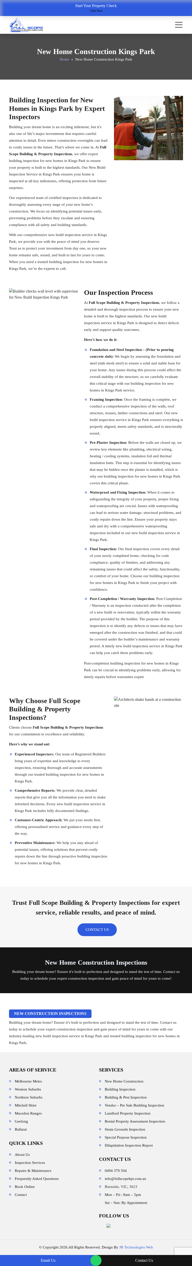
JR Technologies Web (136, 1247)
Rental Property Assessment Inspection (135, 1121)
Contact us (171, 972)
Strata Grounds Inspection (125, 1129)
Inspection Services (30, 1163)
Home (64, 59)
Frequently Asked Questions (37, 1179)
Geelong (21, 1121)
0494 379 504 (116, 1171)
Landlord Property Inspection (127, 1113)
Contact (21, 1195)
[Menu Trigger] (178, 25)
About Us (22, 1155)
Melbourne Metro (28, 1081)
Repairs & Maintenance (33, 1171)
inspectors (70, 198)
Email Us (48, 1260)
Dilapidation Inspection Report (129, 1145)
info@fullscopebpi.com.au (125, 1179)
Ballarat (21, 1129)
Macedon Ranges (28, 1113)
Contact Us (144, 1260)
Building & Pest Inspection (126, 1097)
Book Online (25, 1187)
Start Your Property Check (96, 8)
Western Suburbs (28, 1089)
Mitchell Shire (25, 1105)
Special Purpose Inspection (126, 1137)
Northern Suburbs (28, 1097)
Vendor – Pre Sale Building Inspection (134, 1105)
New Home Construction (124, 1081)
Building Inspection (120, 1089)
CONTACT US (97, 930)
